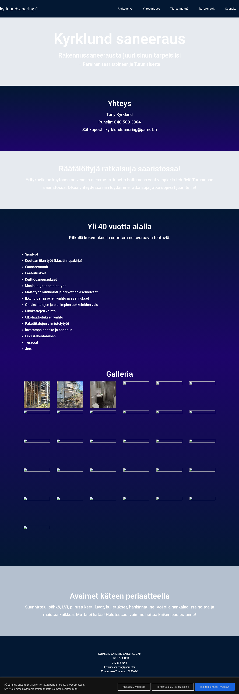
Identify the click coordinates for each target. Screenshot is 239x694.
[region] (119, 685)
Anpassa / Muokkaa (134, 686)
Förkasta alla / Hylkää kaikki (173, 686)
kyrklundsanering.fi (19, 9)
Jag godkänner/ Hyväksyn (215, 686)
